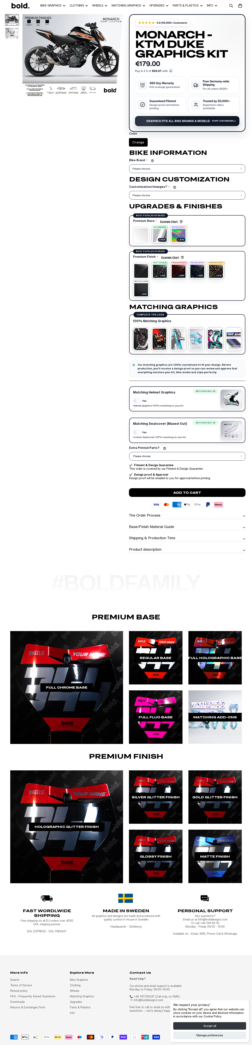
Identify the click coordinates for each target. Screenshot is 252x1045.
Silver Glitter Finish (156, 797)
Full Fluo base (156, 717)
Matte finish (215, 856)
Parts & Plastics (186, 5)
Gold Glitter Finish (215, 797)
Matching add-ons (215, 717)
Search (14, 979)
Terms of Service (21, 985)
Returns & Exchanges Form (27, 1007)
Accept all (209, 1026)
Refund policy (19, 990)
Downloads (17, 1001)
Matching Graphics (126, 5)
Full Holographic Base (215, 658)
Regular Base (155, 658)
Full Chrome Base (66, 687)
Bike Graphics (50, 5)
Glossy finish (156, 856)
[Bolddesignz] (20, 5)
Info (210, 5)
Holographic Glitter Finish (67, 826)
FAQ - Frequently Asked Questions (32, 996)
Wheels (97, 5)
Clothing (77, 5)
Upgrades (156, 5)
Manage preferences (209, 1035)
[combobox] (187, 456)
